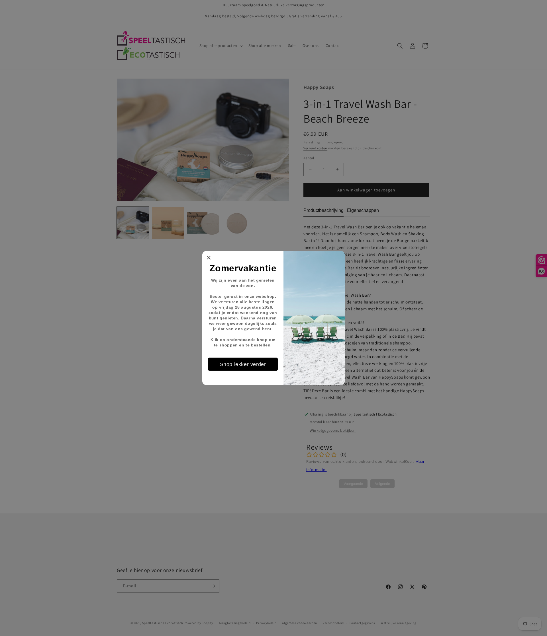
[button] (209, 257)
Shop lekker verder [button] (243, 364)
